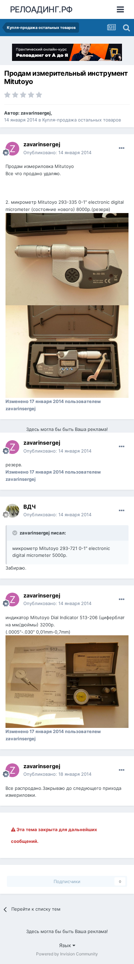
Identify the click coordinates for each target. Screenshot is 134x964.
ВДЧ (29, 506)
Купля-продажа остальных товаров (81, 120)
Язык (65, 945)
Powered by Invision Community (67, 953)
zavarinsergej (36, 113)
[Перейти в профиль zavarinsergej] (12, 149)
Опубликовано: (57, 152)
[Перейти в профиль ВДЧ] (12, 511)
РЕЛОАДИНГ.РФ (41, 9)
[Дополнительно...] (122, 148)
